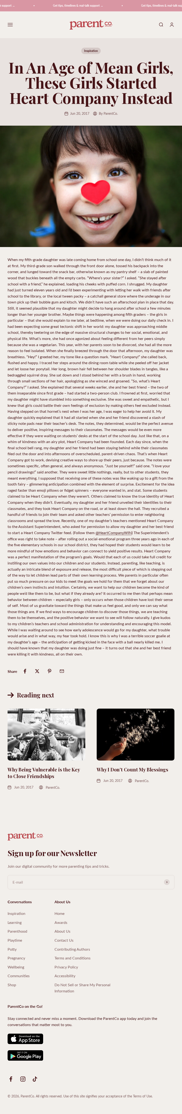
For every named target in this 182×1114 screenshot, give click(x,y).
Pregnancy (16, 957)
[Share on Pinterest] (49, 671)
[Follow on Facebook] (11, 1079)
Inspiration (91, 51)
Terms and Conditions (73, 957)
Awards (61, 922)
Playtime (15, 940)
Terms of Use (142, 1096)
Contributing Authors (72, 949)
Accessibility (65, 975)
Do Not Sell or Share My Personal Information (82, 987)
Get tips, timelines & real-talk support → (71, 6)
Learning (15, 922)
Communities (19, 975)
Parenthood (17, 931)
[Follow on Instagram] (23, 1079)
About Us (62, 931)
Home (59, 913)
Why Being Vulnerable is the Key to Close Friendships (44, 772)
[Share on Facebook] (25, 671)
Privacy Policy (66, 966)
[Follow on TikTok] (35, 1079)
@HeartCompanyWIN (114, 532)
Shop (12, 984)
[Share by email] (62, 671)
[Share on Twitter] (37, 671)
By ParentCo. (108, 113)
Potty (12, 949)
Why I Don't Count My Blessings (132, 769)
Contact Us (64, 940)
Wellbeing (16, 966)
